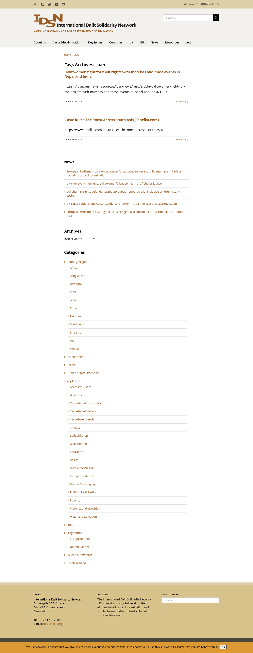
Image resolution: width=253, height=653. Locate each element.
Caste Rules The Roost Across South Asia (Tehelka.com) (112, 120)
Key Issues (95, 42)
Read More (181, 101)
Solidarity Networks (79, 555)
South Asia (77, 324)
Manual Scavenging (82, 484)
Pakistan (75, 316)
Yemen (74, 349)
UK (72, 340)
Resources (172, 42)
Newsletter (212, 4)
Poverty (75, 500)
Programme (74, 533)
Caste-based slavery (83, 411)
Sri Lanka (75, 332)
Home (67, 54)
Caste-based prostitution (86, 403)
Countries (116, 42)
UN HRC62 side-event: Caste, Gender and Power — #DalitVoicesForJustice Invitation (122, 203)
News (154, 42)
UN (131, 42)
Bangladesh (77, 276)
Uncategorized (76, 563)
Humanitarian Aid (81, 468)
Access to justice (81, 387)
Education (76, 452)
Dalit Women (78, 444)
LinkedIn (193, 4)
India (73, 292)
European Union (81, 539)
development (76, 357)
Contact (38, 594)
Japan (73, 300)
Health (71, 365)
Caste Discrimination (67, 42)
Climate (75, 427)
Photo (71, 525)
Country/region (77, 262)
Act (188, 42)
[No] (248, 647)
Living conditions (81, 476)
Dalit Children (79, 435)
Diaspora (76, 284)
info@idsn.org (53, 624)
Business (76, 395)
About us (40, 42)
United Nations (80, 547)
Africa (73, 267)
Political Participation (83, 492)
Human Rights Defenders (83, 373)
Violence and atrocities (85, 508)
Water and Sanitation (83, 516)
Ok (223, 646)
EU (142, 42)
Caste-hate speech (82, 419)
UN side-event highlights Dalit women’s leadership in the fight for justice (114, 183)
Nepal (73, 308)
